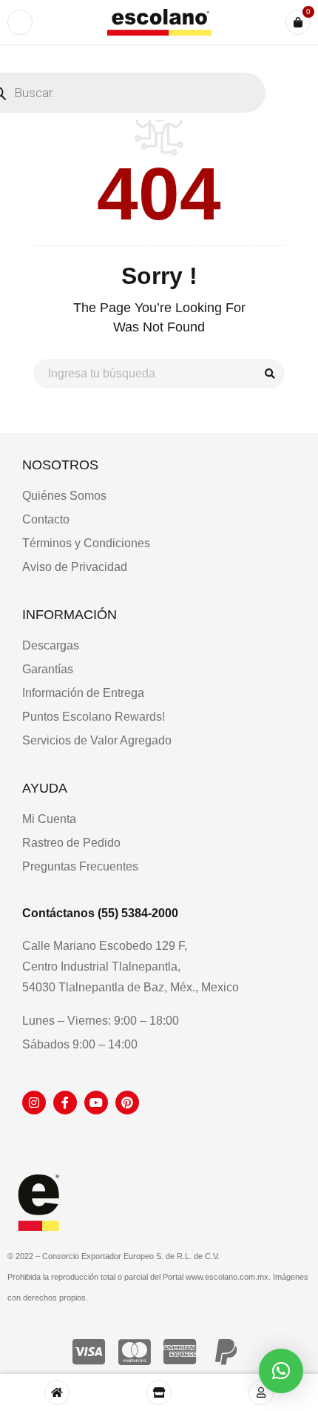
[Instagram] (34, 1102)
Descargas (50, 645)
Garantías (47, 669)
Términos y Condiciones (86, 543)
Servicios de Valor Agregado (97, 740)
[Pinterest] (127, 1102)
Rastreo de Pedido (71, 842)
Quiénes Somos (64, 495)
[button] (281, 1371)
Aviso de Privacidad (74, 567)
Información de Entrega (83, 693)
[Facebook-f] (65, 1102)
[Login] (261, 1392)
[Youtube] (96, 1102)
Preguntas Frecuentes (80, 866)
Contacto (46, 519)
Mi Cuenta (49, 819)
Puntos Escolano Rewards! (93, 716)
